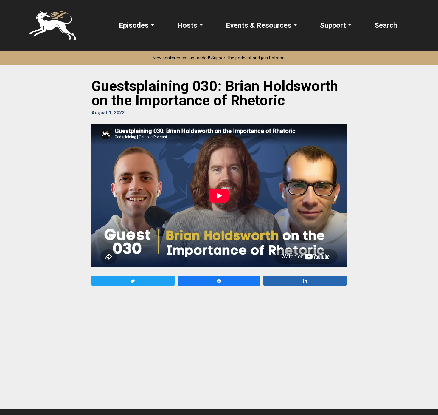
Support (333, 25)
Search (386, 25)
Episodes (134, 25)
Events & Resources (258, 25)
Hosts (187, 25)
